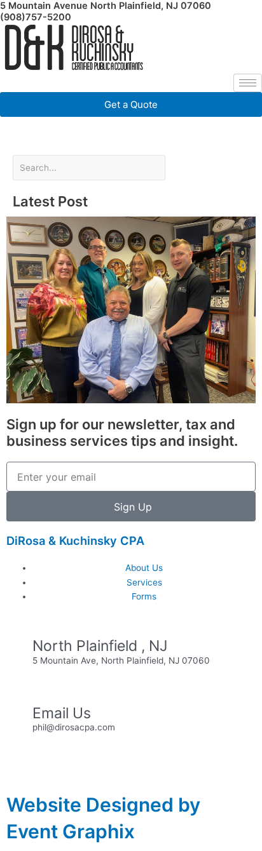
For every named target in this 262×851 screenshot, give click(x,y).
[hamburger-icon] (247, 83)
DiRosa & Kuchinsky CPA (75, 540)
